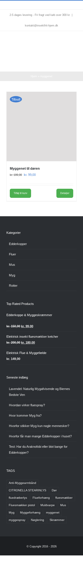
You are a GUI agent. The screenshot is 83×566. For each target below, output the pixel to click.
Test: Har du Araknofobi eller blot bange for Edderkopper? (38, 449)
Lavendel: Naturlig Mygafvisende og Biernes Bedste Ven (39, 392)
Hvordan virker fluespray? (27, 405)
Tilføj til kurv (20, 193)
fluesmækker (64, 497)
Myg (12, 275)
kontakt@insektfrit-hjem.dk (41, 25)
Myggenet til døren (25, 168)
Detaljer (64, 193)
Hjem (34, 76)
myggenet (52, 512)
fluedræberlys (18, 497)
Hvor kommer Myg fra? (25, 415)
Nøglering (37, 520)
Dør (54, 490)
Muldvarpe (47, 505)
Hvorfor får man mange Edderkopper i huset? (40, 436)
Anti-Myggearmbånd (22, 483)
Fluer (12, 254)
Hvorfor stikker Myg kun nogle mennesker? (39, 426)
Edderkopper (18, 244)
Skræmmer (57, 520)
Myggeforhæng (30, 512)
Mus (12, 264)
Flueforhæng (41, 497)
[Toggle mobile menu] (75, 65)
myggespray (17, 520)
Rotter (13, 285)
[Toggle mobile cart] (67, 65)
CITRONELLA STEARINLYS (27, 490)
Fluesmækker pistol (22, 505)
